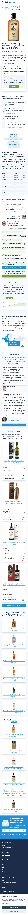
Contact (3, 880)
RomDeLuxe (16, 420)
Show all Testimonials (14, 425)
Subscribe (21, 830)
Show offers (14, 86)
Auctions (4, 850)
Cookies (3, 887)
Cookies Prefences (14, 911)
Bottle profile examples (7, 847)
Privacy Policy (5, 885)
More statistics (8, 105)
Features (4, 845)
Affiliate (3, 869)
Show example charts (10, 113)
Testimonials (5, 862)
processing (19, 834)
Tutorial (3, 864)
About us (4, 871)
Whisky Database (7, 7)
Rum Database (5, 852)
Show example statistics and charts (13, 127)
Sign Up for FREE (14, 276)
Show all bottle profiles (14, 605)
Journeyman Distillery (19, 175)
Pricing (3, 867)
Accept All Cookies (14, 907)
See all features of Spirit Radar (14, 267)
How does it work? (9, 119)
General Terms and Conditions (9, 882)
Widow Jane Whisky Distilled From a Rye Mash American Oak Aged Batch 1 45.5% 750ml (14, 678)
